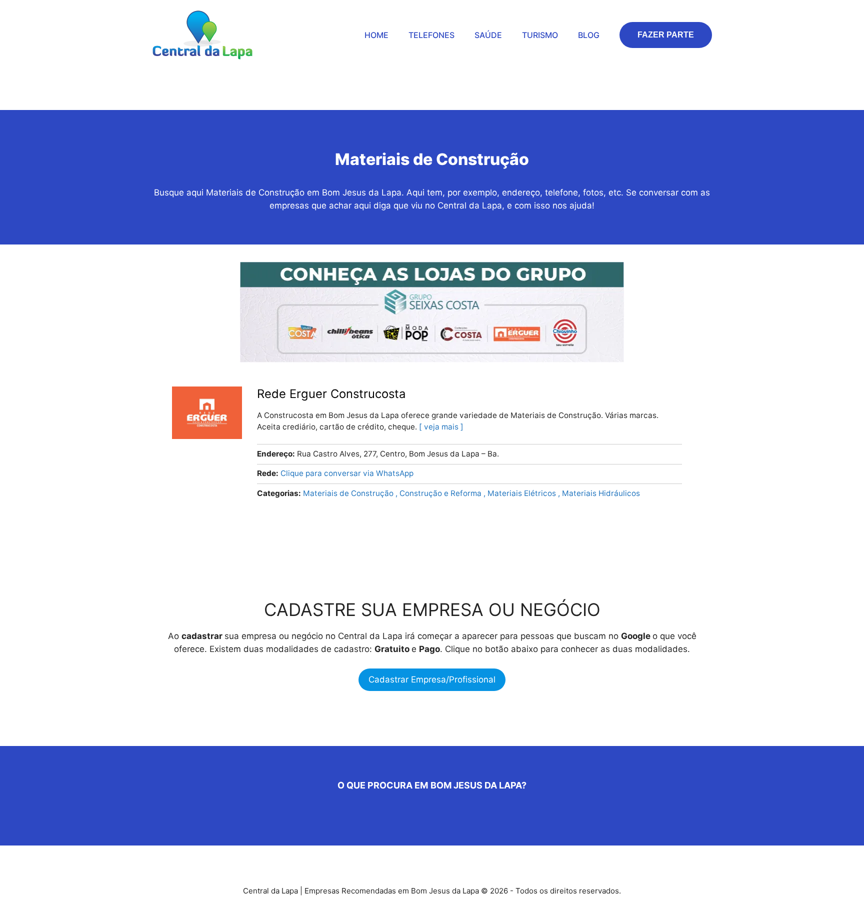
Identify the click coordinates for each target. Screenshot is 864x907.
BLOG (589, 35)
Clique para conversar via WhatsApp (347, 473)
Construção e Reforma (442, 493)
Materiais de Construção (349, 493)
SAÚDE (488, 35)
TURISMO (540, 35)
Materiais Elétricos (523, 493)
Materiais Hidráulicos (601, 493)
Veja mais (441, 427)
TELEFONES (431, 35)
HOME (376, 35)
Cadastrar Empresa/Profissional (432, 679)
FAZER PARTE (666, 34)
